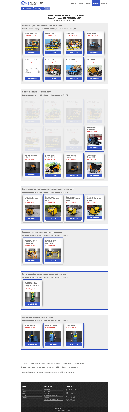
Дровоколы (46, 397)
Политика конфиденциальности (64, 410)
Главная (73, 3)
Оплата (88, 3)
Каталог (81, 3)
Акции (23, 393)
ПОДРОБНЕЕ (32, 52)
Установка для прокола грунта (51, 395)
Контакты (104, 3)
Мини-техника (47, 389)
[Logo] (24, 3)
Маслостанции (47, 391)
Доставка (96, 3)
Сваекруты (46, 393)
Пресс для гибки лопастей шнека (51, 399)
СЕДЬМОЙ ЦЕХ (28, 8)
